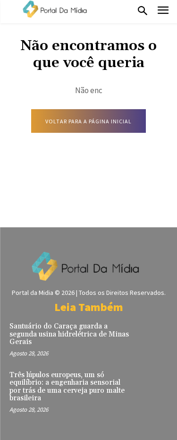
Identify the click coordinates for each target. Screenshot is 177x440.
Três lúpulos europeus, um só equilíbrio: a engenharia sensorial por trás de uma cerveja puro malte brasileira (67, 387)
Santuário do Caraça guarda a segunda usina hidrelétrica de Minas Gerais (69, 334)
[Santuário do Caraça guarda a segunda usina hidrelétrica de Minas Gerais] (152, 337)
